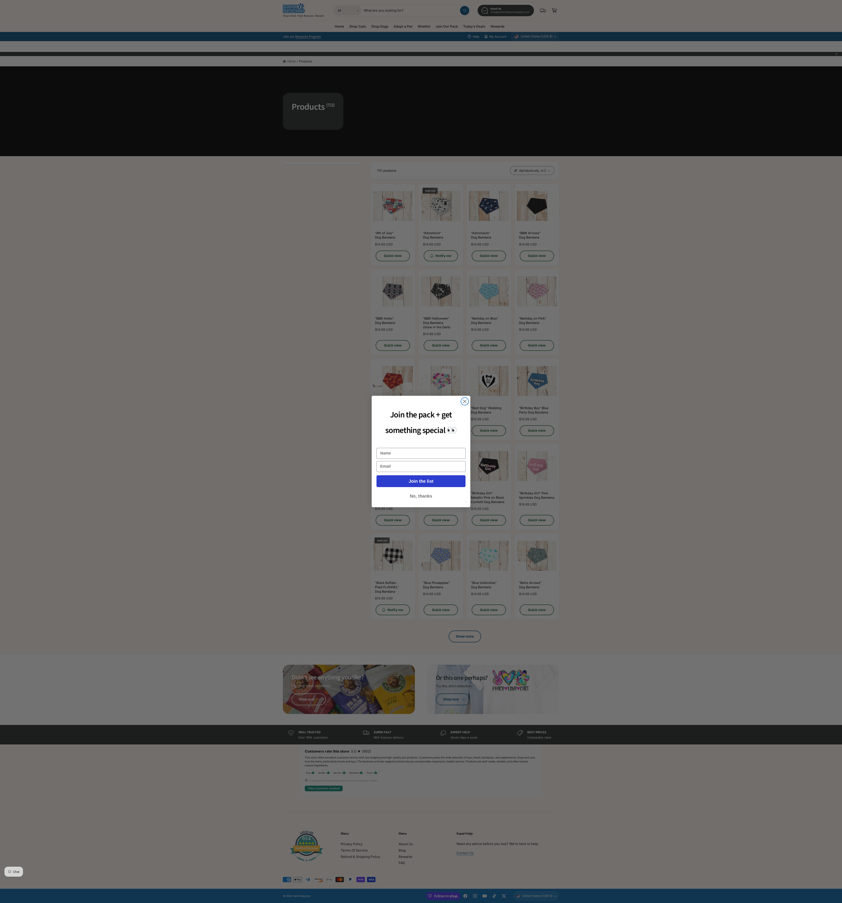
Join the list (421, 481)
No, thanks (421, 496)
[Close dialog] (465, 401)
